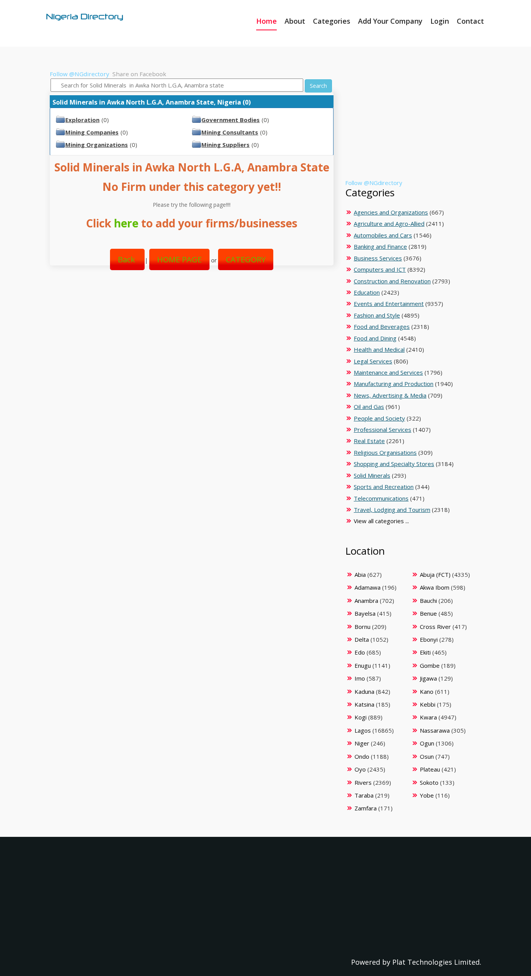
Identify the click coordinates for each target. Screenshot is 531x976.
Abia (360, 574)
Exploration (82, 120)
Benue (428, 613)
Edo (360, 652)
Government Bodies (230, 120)
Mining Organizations (96, 144)
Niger (362, 743)
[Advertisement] (189, 339)
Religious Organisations (385, 452)
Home (266, 21)
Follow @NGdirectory (79, 74)
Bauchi (428, 600)
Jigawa (428, 678)
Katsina (364, 704)
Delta (362, 639)
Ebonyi (429, 639)
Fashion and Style (377, 315)
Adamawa (368, 587)
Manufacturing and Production (393, 384)
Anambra (366, 600)
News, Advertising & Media (390, 395)
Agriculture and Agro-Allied (389, 223)
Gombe (430, 665)
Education (367, 292)
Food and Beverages (382, 326)
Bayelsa (365, 613)
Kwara (428, 717)
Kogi (361, 717)
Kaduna (364, 691)
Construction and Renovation (392, 281)
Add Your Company (390, 21)
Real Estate (369, 441)
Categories (331, 21)
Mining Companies (92, 132)
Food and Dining (375, 338)
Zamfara (366, 808)
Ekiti (425, 652)
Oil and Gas (369, 406)
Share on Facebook (139, 74)
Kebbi (427, 704)
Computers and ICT (380, 269)
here (126, 223)
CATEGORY (246, 259)
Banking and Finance (380, 246)
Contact (470, 21)
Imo (360, 678)
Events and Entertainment (389, 303)
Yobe (427, 795)
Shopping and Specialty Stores (394, 464)
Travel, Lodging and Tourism (392, 509)
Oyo (360, 769)
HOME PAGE (179, 259)
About (295, 21)
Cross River (435, 626)
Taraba (364, 795)
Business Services (378, 258)
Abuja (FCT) (435, 574)
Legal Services (373, 361)
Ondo (362, 756)
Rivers (363, 782)
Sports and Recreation (384, 487)
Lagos (363, 730)
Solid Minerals (372, 475)
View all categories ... (381, 521)
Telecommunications (381, 498)
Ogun (427, 743)
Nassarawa (435, 730)
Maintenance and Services (388, 372)
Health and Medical (379, 349)
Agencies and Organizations (391, 212)
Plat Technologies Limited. (436, 962)
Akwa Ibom (434, 587)
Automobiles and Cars (383, 235)
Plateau (430, 769)
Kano (426, 691)
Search (318, 85)
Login (439, 21)
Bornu (362, 626)
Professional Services (382, 429)
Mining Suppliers (225, 144)
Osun (427, 756)
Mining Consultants (229, 132)
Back (127, 259)
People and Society (379, 418)
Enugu (363, 665)
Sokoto (429, 782)
